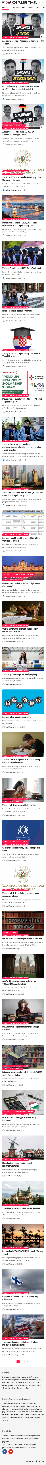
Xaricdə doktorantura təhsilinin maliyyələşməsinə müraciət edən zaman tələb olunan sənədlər (21, 447)
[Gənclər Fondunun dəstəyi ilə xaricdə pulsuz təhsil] (23, 832)
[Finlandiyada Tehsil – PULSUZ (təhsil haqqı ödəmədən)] (23, 1281)
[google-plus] (16, 1451)
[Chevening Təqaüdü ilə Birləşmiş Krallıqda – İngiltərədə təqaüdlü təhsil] (23, 1326)
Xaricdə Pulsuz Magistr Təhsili (16, 37)
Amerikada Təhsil (10, 932)
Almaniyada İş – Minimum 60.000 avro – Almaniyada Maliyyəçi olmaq (19, 133)
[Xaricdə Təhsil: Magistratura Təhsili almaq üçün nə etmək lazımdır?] (23, 744)
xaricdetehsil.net (11, 54)
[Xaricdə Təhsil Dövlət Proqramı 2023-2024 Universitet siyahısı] (23, 522)
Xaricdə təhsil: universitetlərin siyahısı (19, 805)
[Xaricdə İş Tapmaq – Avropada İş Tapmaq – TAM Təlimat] (23, 25)
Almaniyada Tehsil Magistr (14, 125)
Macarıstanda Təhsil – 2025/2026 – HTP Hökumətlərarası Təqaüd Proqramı (19, 224)
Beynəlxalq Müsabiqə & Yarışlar (16, 841)
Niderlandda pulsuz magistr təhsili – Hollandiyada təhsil (17, 1164)
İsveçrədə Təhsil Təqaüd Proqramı (17, 310)
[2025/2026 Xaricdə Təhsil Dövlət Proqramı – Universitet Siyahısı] (23, 162)
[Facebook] (4, 1451)
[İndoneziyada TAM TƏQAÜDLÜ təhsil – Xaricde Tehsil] (23, 1236)
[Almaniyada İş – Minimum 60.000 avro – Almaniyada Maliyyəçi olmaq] (23, 116)
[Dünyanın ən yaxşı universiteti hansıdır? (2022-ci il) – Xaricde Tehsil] (23, 1057)
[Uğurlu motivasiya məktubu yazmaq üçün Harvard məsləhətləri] (23, 613)
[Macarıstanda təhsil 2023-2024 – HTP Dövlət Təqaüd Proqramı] (23, 383)
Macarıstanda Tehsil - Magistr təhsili (18, 574)
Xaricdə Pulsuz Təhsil (21, 2)
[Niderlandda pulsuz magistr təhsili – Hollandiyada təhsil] (23, 1148)
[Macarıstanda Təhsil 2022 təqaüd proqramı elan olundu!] (23, 568)
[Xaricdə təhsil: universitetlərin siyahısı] (23, 790)
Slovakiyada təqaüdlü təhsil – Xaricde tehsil (21, 1208)
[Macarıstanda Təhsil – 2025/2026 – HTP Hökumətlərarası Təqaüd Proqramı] (23, 207)
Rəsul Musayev (10, 642)
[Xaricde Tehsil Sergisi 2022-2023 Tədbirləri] (23, 253)
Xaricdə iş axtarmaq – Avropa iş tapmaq (19, 674)
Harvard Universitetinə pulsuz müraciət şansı (22, 938)
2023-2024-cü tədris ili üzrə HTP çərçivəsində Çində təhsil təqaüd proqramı (22, 494)
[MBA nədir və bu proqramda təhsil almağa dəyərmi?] (23, 1011)
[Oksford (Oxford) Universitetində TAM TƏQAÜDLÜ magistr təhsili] (23, 966)
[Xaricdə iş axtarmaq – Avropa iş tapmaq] (23, 659)
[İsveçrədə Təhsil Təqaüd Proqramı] (23, 295)
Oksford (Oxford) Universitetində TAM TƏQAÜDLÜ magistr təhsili (19, 982)
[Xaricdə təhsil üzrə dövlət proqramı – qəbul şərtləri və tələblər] (23, 878)
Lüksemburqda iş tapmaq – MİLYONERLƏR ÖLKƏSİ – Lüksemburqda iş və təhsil (20, 87)
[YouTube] (10, 1451)
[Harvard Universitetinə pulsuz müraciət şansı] (23, 923)
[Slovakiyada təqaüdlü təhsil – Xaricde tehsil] (23, 1193)
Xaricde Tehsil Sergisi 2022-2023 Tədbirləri (21, 268)
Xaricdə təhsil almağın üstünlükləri (17, 717)
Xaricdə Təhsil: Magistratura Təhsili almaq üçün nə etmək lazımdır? (21, 761)
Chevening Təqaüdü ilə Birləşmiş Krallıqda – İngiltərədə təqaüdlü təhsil (21, 1343)
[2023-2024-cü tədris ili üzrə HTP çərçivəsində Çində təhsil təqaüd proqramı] (23, 477)
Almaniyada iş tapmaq (12, 123)
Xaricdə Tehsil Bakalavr (13, 174)
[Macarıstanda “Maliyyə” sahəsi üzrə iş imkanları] (23, 1102)
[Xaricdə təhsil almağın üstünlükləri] (23, 701)
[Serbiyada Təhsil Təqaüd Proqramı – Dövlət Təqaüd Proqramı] (23, 338)
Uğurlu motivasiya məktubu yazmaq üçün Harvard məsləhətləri (20, 630)
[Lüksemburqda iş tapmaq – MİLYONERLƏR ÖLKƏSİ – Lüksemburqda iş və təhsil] (23, 71)
